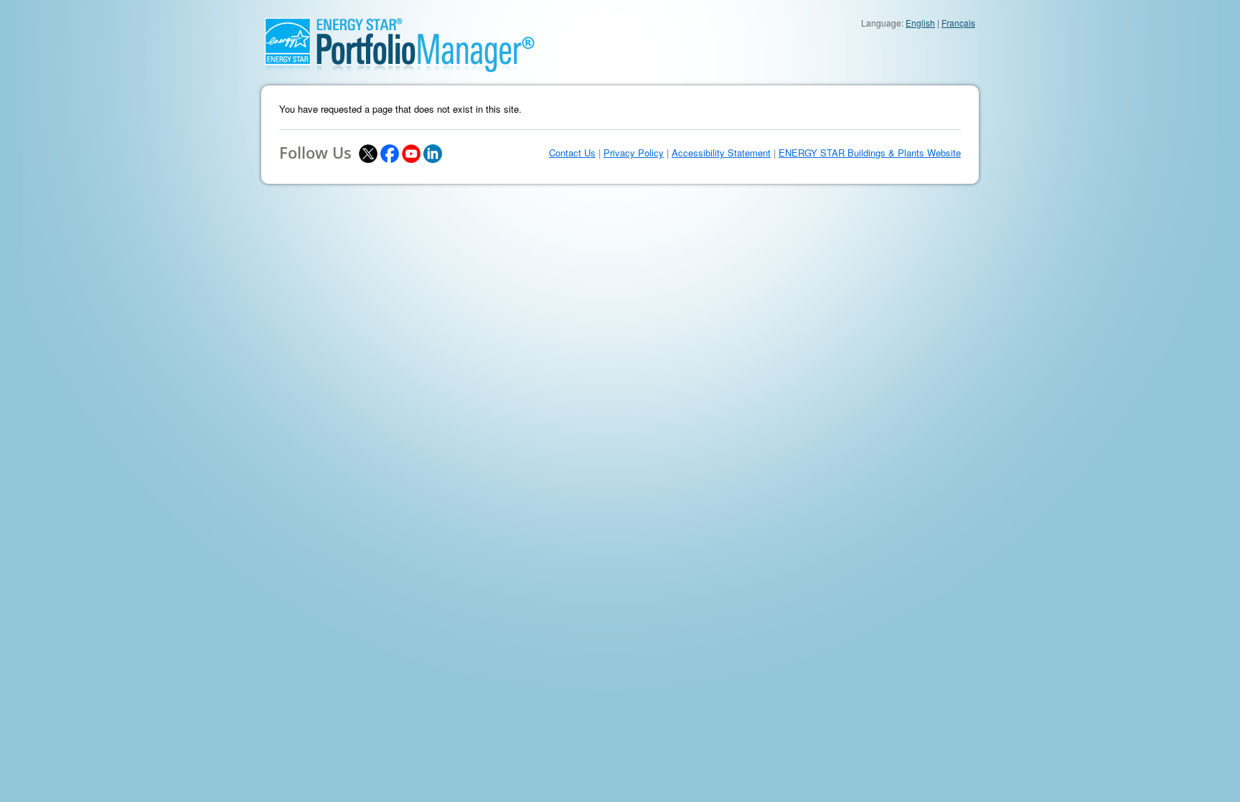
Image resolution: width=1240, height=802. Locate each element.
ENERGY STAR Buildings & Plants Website (870, 153)
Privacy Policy (633, 153)
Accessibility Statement (721, 153)
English (920, 23)
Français (958, 23)
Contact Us (572, 153)
